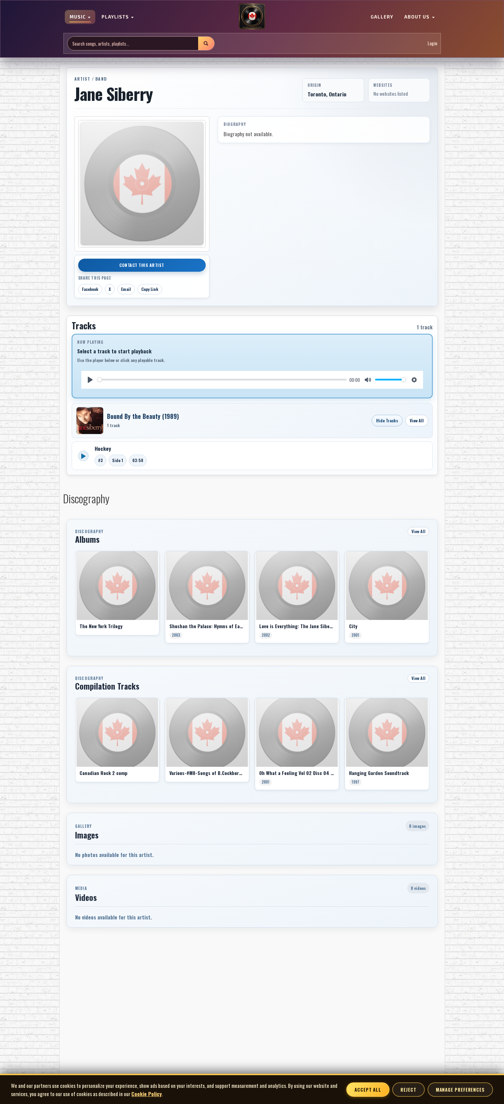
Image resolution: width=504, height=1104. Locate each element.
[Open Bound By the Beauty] (90, 420)
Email (126, 289)
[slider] (222, 379)
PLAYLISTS (115, 17)
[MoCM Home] (252, 16)
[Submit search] (206, 43)
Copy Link (149, 289)
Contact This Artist (141, 265)
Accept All (368, 1089)
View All (417, 420)
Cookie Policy (146, 1093)
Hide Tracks (387, 420)
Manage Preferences (460, 1089)
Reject (408, 1089)
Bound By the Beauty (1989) (143, 416)
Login (432, 43)
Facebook (90, 289)
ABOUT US (417, 17)
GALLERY (382, 17)
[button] (75, 600)
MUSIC (78, 17)
